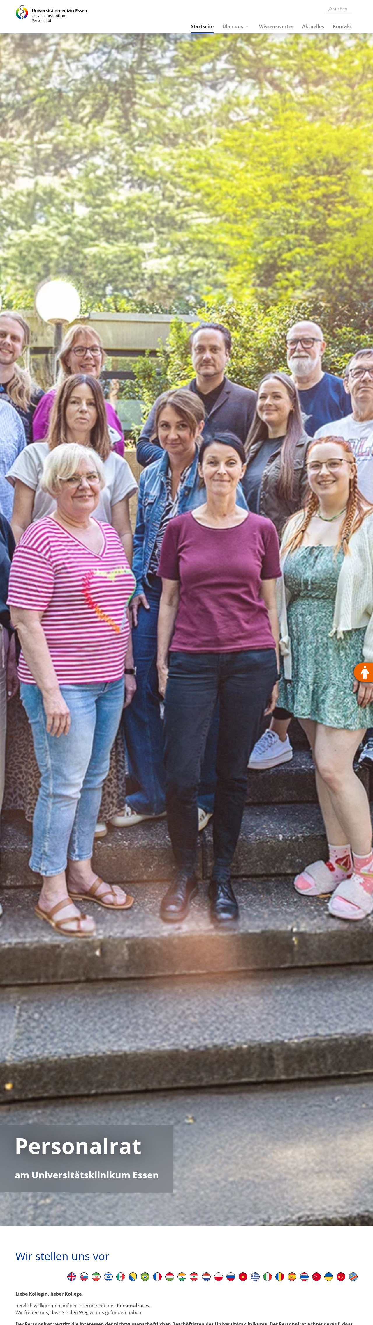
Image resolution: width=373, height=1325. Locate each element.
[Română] (279, 1276)
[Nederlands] (206, 1276)
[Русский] (230, 1276)
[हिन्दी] (181, 1276)
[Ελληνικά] (255, 1276)
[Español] (292, 1276)
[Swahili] (353, 1276)
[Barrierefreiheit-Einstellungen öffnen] (363, 672)
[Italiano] (267, 1276)
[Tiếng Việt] (243, 1276)
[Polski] (218, 1276)
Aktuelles (313, 26)
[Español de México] (120, 1276)
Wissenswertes (276, 26)
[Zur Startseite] (45, 16)
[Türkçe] (316, 1276)
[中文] (341, 1276)
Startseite (202, 26)
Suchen (340, 9)
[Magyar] (169, 1276)
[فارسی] (96, 1276)
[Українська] (328, 1276)
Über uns (232, 26)
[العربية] (194, 1276)
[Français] (157, 1276)
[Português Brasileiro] (145, 1276)
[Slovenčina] (84, 1276)
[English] (71, 1276)
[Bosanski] (133, 1276)
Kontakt (342, 26)
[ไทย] (304, 1276)
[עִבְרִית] (108, 1276)
